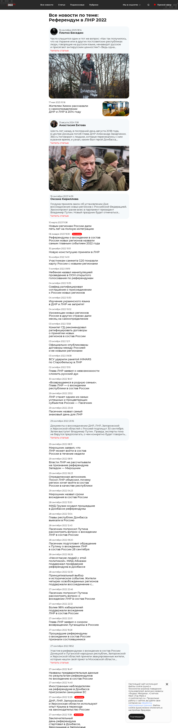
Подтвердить (137, 717)
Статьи (61, 5)
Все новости (46, 5)
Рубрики (93, 5)
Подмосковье (77, 5)
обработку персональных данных (140, 704)
